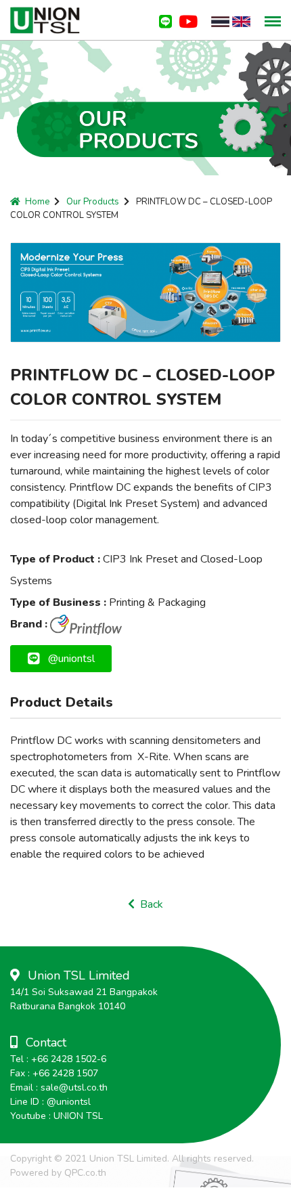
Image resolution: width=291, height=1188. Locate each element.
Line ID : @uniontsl (50, 1101)
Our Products (92, 202)
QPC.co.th (85, 1172)
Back (149, 904)
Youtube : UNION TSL (56, 1115)
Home (37, 202)
